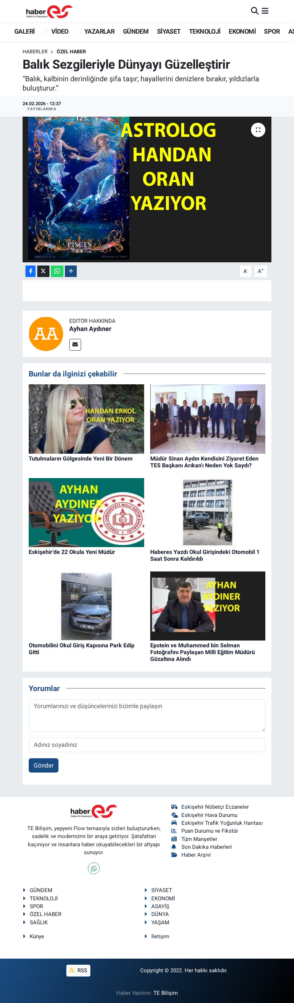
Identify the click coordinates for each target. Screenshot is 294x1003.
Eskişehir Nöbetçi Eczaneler (215, 807)
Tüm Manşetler (199, 839)
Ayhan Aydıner (90, 328)
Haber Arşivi (196, 855)
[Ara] (255, 10)
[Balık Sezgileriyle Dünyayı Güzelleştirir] (147, 189)
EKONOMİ (242, 31)
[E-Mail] (75, 345)
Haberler (35, 51)
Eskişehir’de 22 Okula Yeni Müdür (72, 552)
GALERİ (23, 31)
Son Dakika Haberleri (206, 847)
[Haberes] (49, 10)
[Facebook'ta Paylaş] (30, 271)
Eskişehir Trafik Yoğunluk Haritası (222, 823)
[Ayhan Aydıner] (46, 333)
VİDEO (59, 31)
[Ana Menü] (265, 10)
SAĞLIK (39, 922)
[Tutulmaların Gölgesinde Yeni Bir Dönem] (86, 418)
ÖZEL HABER (71, 51)
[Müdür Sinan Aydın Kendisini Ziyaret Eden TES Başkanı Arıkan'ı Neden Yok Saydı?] (208, 418)
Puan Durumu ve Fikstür (209, 831)
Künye (37, 936)
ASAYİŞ (160, 906)
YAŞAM (160, 922)
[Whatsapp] (94, 868)
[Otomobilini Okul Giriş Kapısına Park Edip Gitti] (86, 605)
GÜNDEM (135, 31)
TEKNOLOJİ (204, 31)
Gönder (44, 765)
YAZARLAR (98, 31)
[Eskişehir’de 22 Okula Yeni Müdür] (86, 512)
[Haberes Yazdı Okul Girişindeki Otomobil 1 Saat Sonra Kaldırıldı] (208, 512)
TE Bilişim (165, 993)
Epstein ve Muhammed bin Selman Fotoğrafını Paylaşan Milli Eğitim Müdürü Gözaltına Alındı (202, 652)
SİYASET (169, 31)
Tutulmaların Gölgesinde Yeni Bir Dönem (81, 458)
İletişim (160, 936)
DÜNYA (160, 914)
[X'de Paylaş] (43, 271)
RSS (81, 970)
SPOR (272, 31)
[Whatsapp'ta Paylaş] (57, 271)
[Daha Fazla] (71, 271)
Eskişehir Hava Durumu (209, 815)
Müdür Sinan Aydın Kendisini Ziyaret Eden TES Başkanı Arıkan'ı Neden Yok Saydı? (204, 462)
